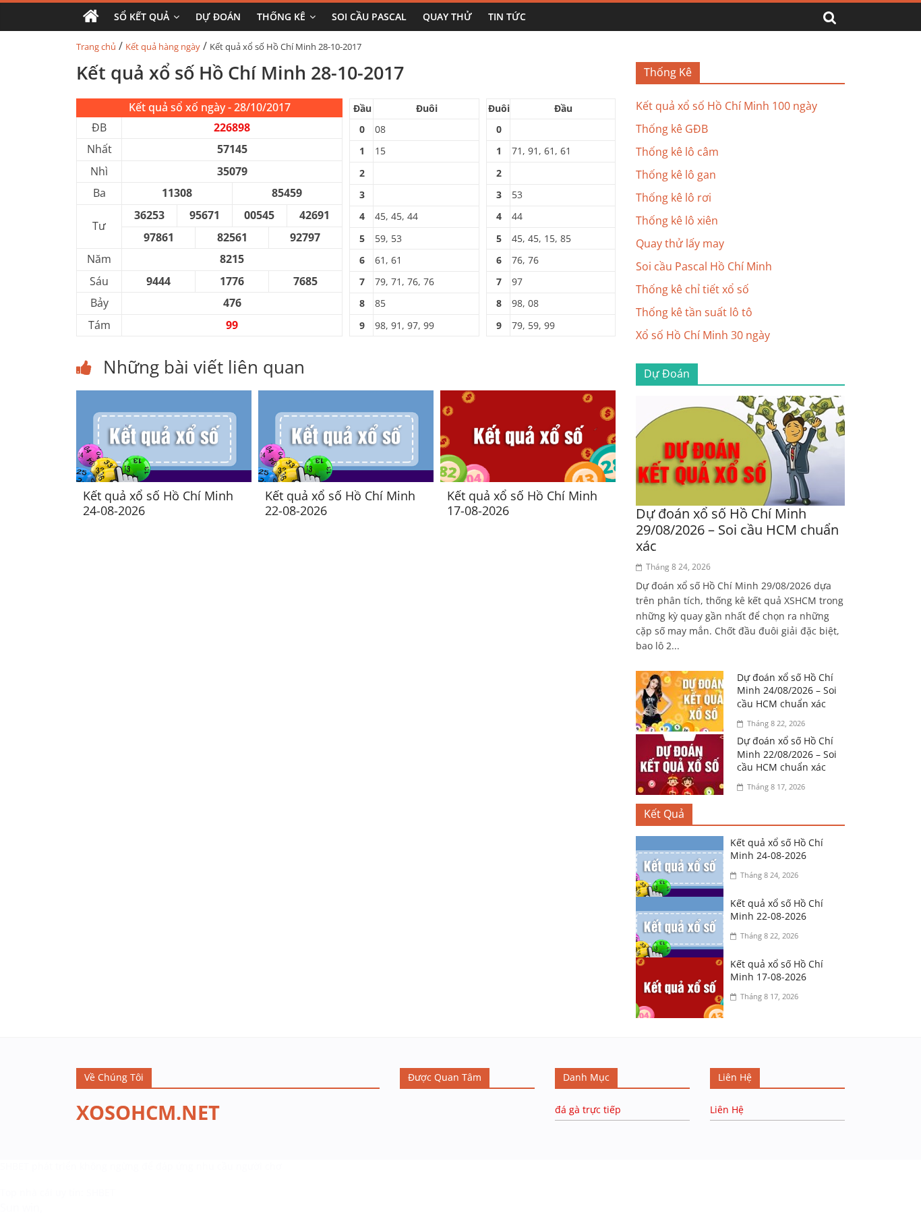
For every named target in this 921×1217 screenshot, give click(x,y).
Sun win (20, 1207)
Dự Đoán (218, 16)
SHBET (14, 1166)
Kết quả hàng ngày (162, 46)
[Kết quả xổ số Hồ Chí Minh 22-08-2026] (346, 398)
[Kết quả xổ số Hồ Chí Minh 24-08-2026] (163, 398)
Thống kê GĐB (672, 128)
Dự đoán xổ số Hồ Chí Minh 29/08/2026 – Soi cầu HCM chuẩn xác (737, 529)
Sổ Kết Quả (141, 16)
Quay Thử (447, 16)
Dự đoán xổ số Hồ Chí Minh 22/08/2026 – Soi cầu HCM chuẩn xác (787, 753)
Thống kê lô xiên (677, 220)
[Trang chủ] (91, 17)
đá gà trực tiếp (588, 1109)
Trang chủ (96, 46)
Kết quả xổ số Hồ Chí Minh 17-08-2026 (522, 502)
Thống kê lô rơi (673, 197)
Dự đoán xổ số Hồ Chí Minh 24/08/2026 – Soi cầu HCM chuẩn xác (787, 690)
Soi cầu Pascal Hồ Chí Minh (704, 266)
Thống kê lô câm (677, 151)
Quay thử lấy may (680, 243)
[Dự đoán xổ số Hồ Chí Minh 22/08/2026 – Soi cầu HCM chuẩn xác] (683, 742)
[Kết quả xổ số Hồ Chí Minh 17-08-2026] (528, 398)
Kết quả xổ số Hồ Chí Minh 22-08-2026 (340, 502)
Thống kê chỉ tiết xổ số (692, 289)
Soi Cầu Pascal (369, 16)
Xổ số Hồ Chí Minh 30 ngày (703, 335)
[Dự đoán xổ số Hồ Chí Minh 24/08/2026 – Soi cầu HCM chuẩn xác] (683, 679)
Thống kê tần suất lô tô (694, 312)
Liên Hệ (727, 1109)
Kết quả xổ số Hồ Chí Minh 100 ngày (726, 105)
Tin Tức (507, 16)
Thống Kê (281, 16)
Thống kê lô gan (676, 174)
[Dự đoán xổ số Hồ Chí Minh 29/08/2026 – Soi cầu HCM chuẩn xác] (740, 403)
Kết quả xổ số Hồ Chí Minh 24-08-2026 (158, 502)
